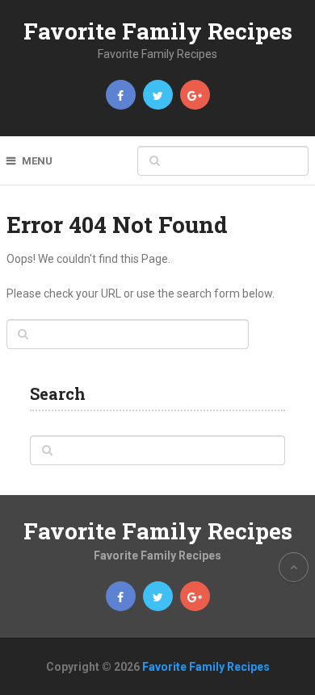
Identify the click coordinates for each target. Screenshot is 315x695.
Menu (37, 161)
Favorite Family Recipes (157, 31)
